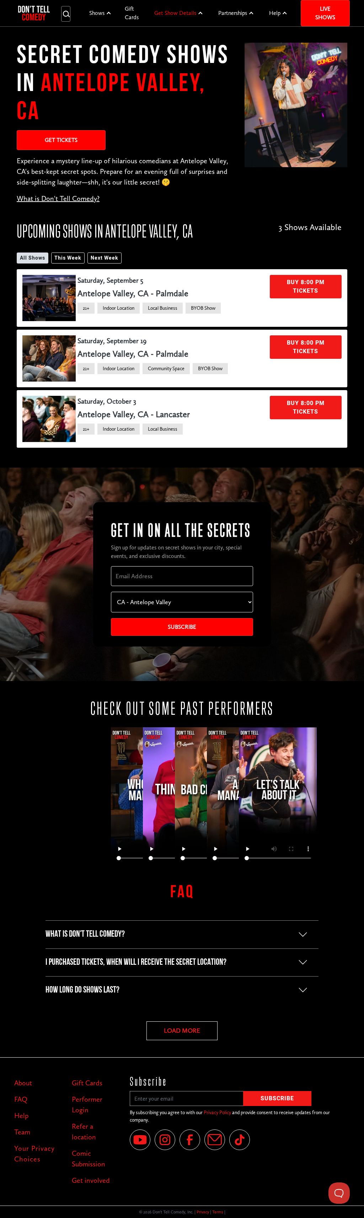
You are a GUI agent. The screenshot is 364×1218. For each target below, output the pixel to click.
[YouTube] (140, 1139)
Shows (97, 13)
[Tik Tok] (239, 1139)
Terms (217, 1211)
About (23, 1083)
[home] (34, 13)
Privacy (203, 1211)
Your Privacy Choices (34, 1153)
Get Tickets (61, 140)
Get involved (91, 1180)
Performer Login (87, 1104)
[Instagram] (165, 1139)
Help (274, 13)
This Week (67, 258)
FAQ (20, 1099)
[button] (100, 13)
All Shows (32, 258)
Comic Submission (88, 1158)
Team (22, 1132)
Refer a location (84, 1131)
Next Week (104, 258)
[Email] (214, 1139)
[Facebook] (190, 1139)
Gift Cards (132, 13)
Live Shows (325, 13)
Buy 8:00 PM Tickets (306, 286)
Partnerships (232, 13)
